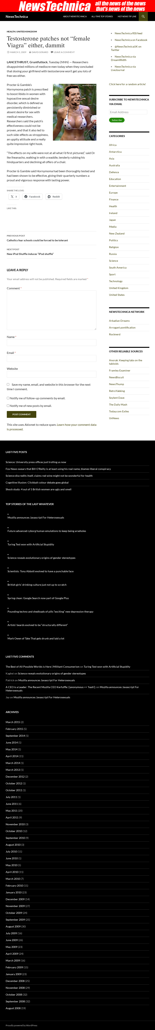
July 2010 (11, 851)
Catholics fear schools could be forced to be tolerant (37, 238)
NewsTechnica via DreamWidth (123, 58)
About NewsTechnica (75, 16)
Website (12, 368)
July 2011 (11, 797)
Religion (114, 247)
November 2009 (15, 906)
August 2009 (13, 926)
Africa (112, 144)
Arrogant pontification (122, 327)
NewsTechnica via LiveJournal (123, 68)
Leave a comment (64, 52)
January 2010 (14, 892)
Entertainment (117, 185)
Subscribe (117, 120)
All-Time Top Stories (102, 16)
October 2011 (14, 790)
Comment (14, 288)
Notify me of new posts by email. (31, 405)
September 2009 (15, 919)
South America (117, 267)
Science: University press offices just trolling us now (36, 462)
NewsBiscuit (116, 377)
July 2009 (11, 933)
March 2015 (13, 722)
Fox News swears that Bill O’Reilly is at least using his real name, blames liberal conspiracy (58, 468)
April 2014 (12, 756)
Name (11, 337)
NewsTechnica (17, 16)
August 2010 (13, 844)
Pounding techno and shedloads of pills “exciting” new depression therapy (50, 611)
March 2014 (13, 763)
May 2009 (11, 946)
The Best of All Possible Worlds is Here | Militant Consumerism (43, 666)
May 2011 (11, 810)
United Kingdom (26, 31)
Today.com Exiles (119, 411)
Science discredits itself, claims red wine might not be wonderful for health (49, 475)
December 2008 (15, 981)
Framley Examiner (119, 370)
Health (11, 31)
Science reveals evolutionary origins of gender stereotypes (41, 557)
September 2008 (15, 1001)
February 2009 (14, 967)
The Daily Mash (118, 404)
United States (117, 294)
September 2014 (15, 735)
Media (112, 226)
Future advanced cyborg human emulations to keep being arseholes (47, 531)
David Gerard (40, 52)
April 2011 (12, 817)
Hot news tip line (127, 16)
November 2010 (15, 824)
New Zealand (117, 233)
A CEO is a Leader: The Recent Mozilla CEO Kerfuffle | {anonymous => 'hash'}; (51, 687)
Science (113, 260)
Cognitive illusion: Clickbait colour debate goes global (37, 482)
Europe (113, 192)
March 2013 (13, 769)
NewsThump (116, 384)
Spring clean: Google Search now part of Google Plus (38, 598)
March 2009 (13, 960)
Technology (115, 281)
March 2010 (13, 878)
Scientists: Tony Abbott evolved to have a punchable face (41, 571)
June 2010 (12, 858)
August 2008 (13, 1008)
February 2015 (14, 728)
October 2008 (14, 994)
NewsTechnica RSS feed (128, 33)
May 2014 (11, 749)
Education (115, 179)
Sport (112, 274)
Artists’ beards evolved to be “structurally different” (38, 625)
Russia (113, 253)
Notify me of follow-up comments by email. (37, 398)
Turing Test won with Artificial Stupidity (31, 544)
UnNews (114, 418)
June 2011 (12, 803)
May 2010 (11, 865)
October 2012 (14, 783)
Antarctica (115, 151)
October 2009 (14, 912)
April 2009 (12, 953)
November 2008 (15, 987)
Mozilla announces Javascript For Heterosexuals (36, 517)
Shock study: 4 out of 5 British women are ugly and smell (38, 489)
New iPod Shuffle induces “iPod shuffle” (30, 251)
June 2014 (12, 742)
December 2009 (15, 899)
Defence (114, 172)
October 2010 (14, 831)
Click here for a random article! (127, 84)
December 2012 (15, 776)
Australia (114, 165)
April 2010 (12, 872)
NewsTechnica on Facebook (131, 39)
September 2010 (15, 837)
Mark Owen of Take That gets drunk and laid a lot (36, 638)
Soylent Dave (116, 397)
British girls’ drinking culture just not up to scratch (37, 584)
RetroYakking (117, 390)
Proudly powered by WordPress (21, 1025)
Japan (112, 219)
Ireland (113, 213)
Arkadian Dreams (119, 320)
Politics (113, 240)
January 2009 (14, 974)
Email (11, 352)
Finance (113, 199)
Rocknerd (114, 334)
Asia (111, 158)
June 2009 (12, 940)
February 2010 (14, 885)
